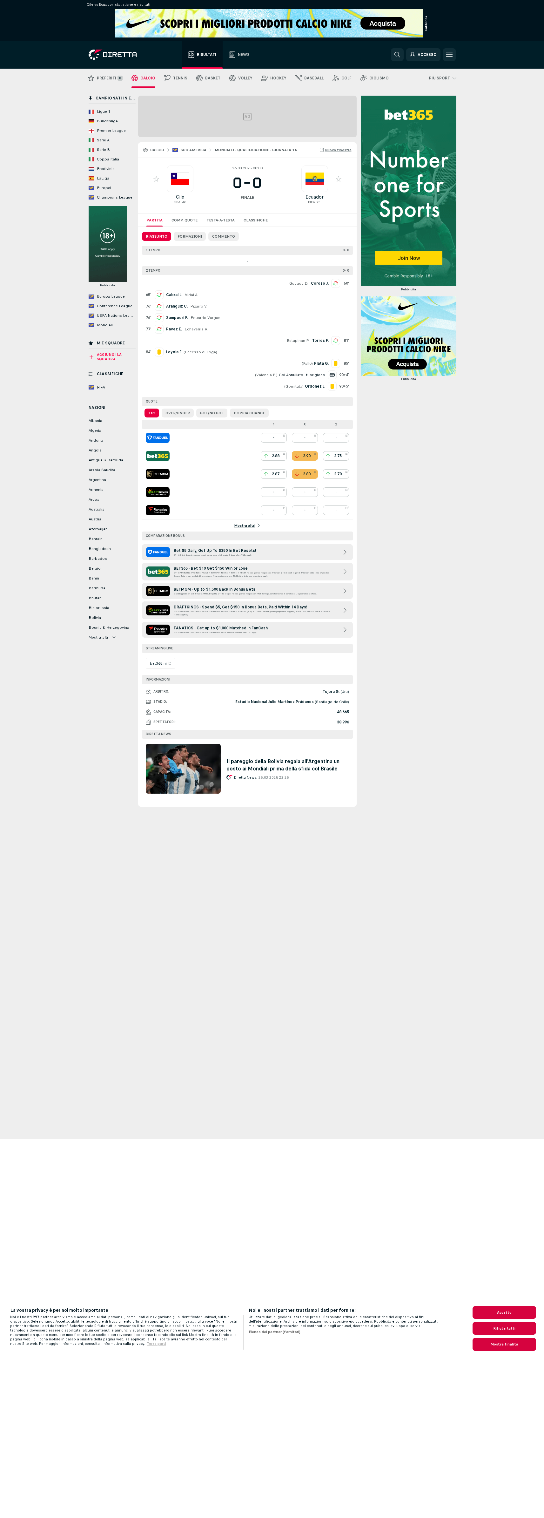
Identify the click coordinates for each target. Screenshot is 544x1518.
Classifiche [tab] (256, 220)
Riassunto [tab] (156, 236)
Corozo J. (320, 283)
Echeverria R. (196, 329)
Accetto (504, 1312)
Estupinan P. (298, 340)
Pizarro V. (198, 306)
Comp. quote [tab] (184, 220)
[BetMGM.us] (158, 474)
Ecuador (315, 197)
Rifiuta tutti (504, 1328)
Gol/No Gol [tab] (212, 413)
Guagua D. (298, 283)
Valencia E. (266, 374)
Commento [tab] (223, 236)
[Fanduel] (158, 438)
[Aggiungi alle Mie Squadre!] (156, 179)
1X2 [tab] (151, 413)
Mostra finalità (504, 1344)
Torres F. (320, 340)
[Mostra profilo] (180, 179)
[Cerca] (397, 54)
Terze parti (156, 1343)
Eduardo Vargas (205, 317)
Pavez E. (174, 329)
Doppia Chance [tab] (249, 413)
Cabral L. (174, 294)
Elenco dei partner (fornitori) (275, 1332)
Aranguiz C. (177, 306)
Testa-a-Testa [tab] (220, 220)
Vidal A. (191, 294)
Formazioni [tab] (190, 236)
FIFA (176, 202)
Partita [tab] (154, 220)
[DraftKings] (158, 492)
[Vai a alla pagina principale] (124, 55)
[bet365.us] (158, 456)
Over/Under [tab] (177, 413)
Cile (180, 197)
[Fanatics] (158, 510)
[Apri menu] (449, 54)
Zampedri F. (177, 317)
